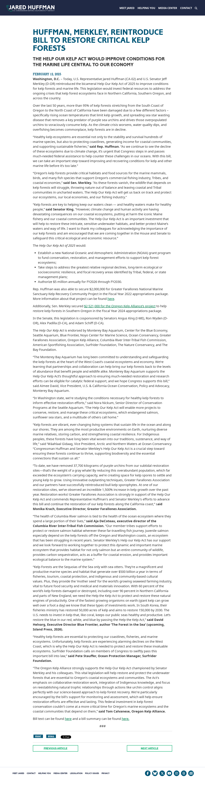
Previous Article (55, 748)
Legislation (76, 773)
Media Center (167, 8)
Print (38, 736)
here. (125, 719)
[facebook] (148, 773)
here (110, 299)
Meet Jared (127, 8)
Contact (186, 8)
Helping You (146, 8)
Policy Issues (92, 773)
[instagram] (176, 773)
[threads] (184, 773)
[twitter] (162, 773)
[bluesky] (155, 773)
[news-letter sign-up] (191, 773)
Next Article (149, 748)
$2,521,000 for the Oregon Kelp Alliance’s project (120, 306)
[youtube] (169, 773)
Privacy (106, 773)
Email (51, 736)
